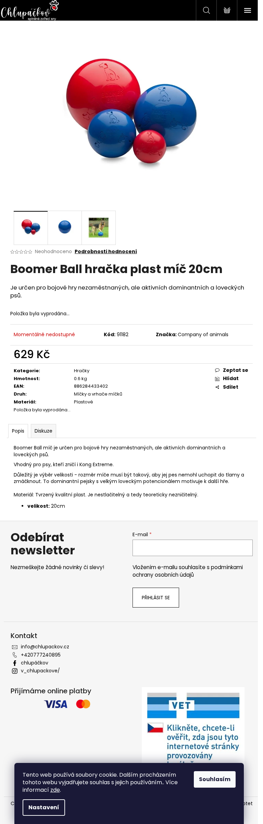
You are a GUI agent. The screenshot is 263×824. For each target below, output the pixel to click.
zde (55, 790)
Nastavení (43, 807)
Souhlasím (214, 779)
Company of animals (203, 334)
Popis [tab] (18, 430)
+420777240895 (41, 654)
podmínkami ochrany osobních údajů (188, 571)
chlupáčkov (34, 662)
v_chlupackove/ (40, 670)
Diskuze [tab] (43, 430)
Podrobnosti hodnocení (106, 251)
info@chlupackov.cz (45, 646)
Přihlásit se (156, 597)
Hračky (81, 370)
